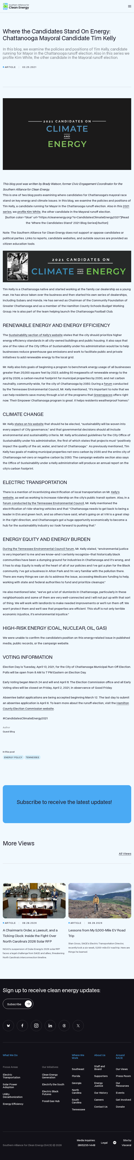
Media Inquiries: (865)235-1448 (86, 1142)
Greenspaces (103, 395)
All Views (125, 854)
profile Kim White (28, 212)
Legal (104, 1142)
